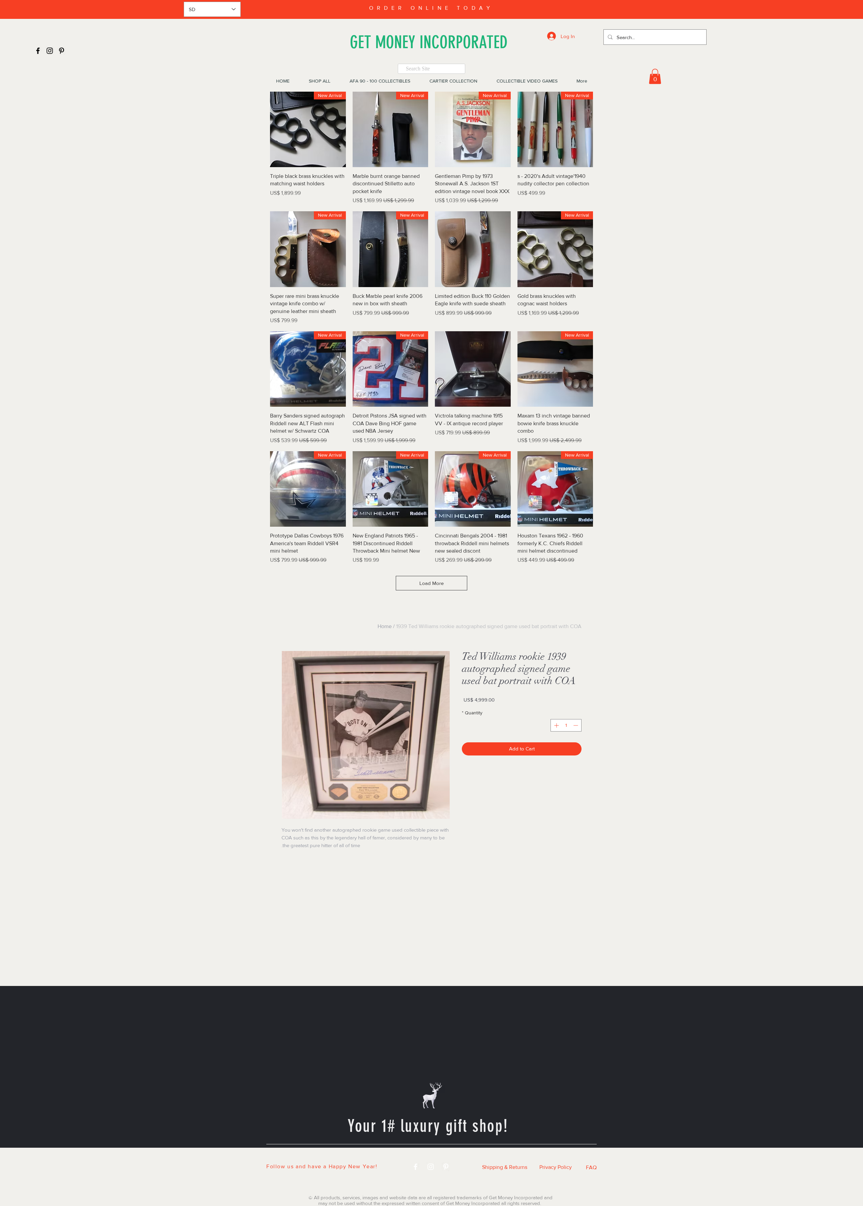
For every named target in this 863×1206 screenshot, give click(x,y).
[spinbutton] (566, 725)
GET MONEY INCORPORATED (429, 42)
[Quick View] (473, 249)
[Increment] (556, 725)
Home (385, 626)
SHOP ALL (348, 1156)
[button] (655, 76)
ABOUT (511, 1156)
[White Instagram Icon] (430, 1167)
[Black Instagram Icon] (50, 51)
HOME (309, 1156)
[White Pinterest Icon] (446, 1167)
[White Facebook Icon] (415, 1167)
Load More (431, 583)
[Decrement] (576, 725)
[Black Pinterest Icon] (61, 51)
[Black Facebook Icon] (38, 51)
